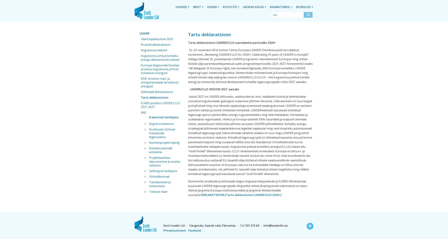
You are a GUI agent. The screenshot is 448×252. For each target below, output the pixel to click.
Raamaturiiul (280, 7)
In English (303, 7)
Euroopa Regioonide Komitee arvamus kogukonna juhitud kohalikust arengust (160, 69)
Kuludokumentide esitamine (160, 150)
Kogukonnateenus (161, 124)
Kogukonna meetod (154, 50)
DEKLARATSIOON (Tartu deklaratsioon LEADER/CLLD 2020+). (242, 195)
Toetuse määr (158, 192)
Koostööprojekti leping (164, 143)
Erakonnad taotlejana (163, 117)
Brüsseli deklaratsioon (155, 45)
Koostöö (230, 7)
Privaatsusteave (174, 230)
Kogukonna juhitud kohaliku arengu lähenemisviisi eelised (160, 58)
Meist (197, 7)
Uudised (181, 7)
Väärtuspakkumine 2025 (157, 39)
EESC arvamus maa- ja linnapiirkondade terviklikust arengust (159, 82)
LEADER (212, 7)
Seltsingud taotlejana (163, 171)
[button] (308, 15)
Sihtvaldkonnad (159, 176)
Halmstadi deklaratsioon (157, 92)
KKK (143, 112)
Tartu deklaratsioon (154, 97)
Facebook (194, 230)
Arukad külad (253, 7)
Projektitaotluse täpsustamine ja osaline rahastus (164, 161)
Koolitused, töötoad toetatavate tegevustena (162, 133)
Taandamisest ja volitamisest (160, 184)
